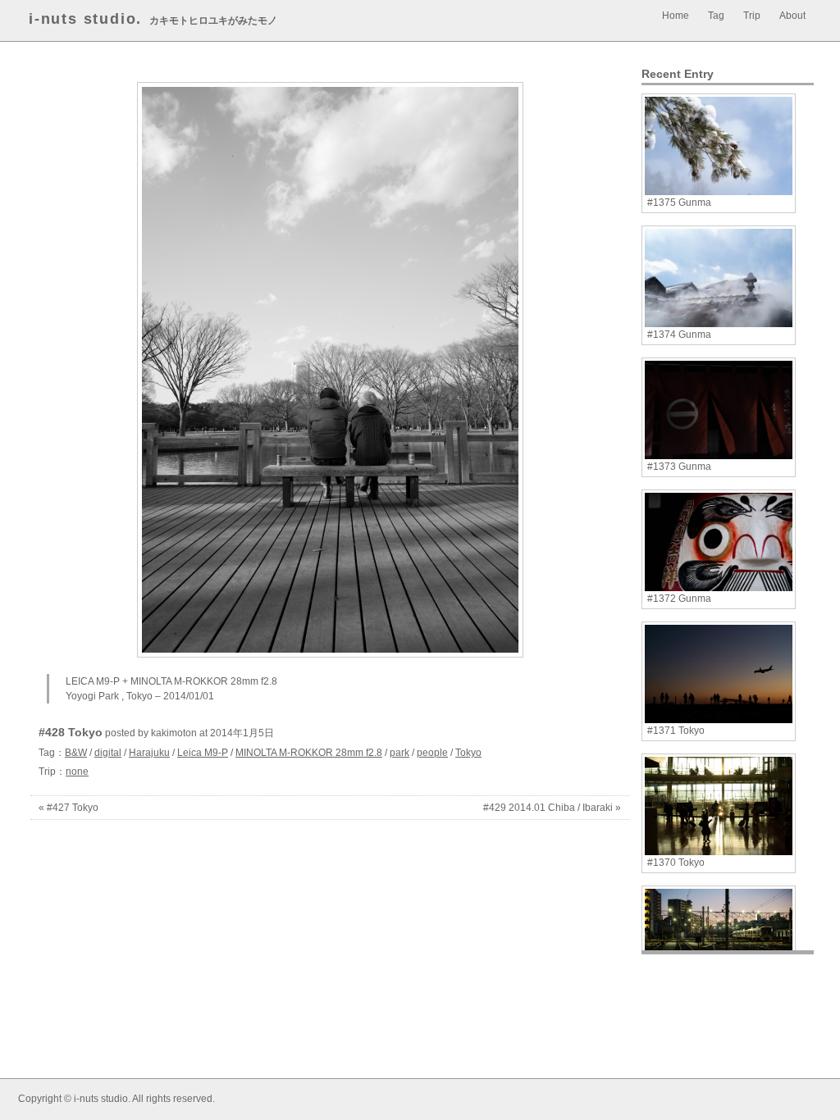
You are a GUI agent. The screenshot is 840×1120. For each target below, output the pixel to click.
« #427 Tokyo (68, 807)
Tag (716, 15)
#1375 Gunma (679, 202)
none (77, 771)
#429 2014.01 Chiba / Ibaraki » (552, 807)
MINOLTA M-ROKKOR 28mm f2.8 (308, 752)
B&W (76, 752)
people (432, 752)
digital (107, 752)
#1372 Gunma (679, 598)
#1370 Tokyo (676, 862)
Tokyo (468, 752)
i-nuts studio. (85, 19)
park (399, 752)
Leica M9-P (202, 752)
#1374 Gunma (679, 334)
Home (675, 15)
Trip (751, 15)
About (792, 15)
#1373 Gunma (679, 466)
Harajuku (149, 752)
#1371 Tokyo (676, 730)
